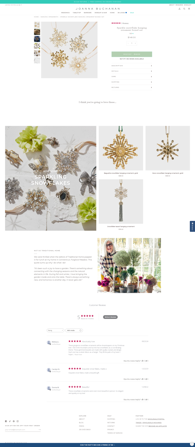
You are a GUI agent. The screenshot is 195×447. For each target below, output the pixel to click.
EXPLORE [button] (82, 416)
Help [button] (109, 416)
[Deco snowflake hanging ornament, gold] (168, 148)
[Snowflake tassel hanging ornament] (121, 201)
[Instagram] (17, 421)
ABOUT (82, 419)
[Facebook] (6, 421)
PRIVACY (110, 430)
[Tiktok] (10, 421)
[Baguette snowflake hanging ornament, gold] (121, 148)
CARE (114, 76)
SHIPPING (115, 82)
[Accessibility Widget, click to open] (192, 444)
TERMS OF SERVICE (114, 433)
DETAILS (115, 71)
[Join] (38, 429)
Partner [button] (139, 416)
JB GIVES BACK (85, 430)
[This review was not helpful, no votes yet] (146, 361)
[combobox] (55, 330)
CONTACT (111, 426)
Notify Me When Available (132, 59)
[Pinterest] (14, 421)
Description (117, 65)
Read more (78, 354)
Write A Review (110, 317)
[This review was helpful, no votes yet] (142, 361)
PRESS (81, 426)
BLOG (81, 423)
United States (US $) (12, 5)
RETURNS (115, 87)
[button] (65, 12)
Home (36, 17)
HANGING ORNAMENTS (49, 17)
